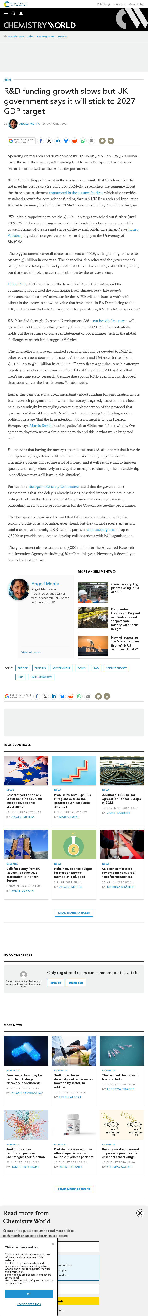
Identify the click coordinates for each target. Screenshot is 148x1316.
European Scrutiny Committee (54, 486)
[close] (140, 131)
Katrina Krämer (120, 887)
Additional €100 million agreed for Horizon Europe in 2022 (121, 799)
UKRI (20, 677)
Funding (40, 668)
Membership (136, 4)
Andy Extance (71, 1167)
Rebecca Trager (121, 1089)
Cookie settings (29, 1304)
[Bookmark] (110, 140)
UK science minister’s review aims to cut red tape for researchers (118, 872)
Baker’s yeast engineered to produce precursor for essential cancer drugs (120, 1153)
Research (12, 863)
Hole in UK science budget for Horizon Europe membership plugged (73, 872)
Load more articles (74, 912)
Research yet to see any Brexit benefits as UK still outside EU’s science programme (24, 801)
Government (61, 668)
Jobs (30, 36)
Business (60, 1144)
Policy (82, 668)
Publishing (103, 4)
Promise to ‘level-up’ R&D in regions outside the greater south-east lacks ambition (72, 801)
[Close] (53, 1243)
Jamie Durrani (118, 813)
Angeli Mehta (29, 123)
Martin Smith (40, 425)
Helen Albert (70, 1097)
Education (119, 4)
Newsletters (16, 36)
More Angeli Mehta (95, 571)
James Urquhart (25, 1167)
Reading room (45, 36)
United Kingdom (41, 677)
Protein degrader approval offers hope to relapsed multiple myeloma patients (73, 1153)
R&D (96, 668)
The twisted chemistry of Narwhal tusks (120, 1077)
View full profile (31, 652)
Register (76, 982)
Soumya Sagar (119, 1167)
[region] (29, 1277)
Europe (23, 668)
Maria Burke (69, 817)
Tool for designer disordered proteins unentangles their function (25, 1153)
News (8, 79)
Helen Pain (17, 284)
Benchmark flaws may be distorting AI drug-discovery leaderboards (24, 1079)
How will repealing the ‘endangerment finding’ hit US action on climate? (125, 643)
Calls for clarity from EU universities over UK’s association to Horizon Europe (23, 874)
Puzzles (62, 36)
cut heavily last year (109, 321)
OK (29, 1294)
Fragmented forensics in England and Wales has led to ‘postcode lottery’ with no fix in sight (125, 619)
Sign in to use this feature (121, 131)
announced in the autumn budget (76, 192)
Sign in (55, 982)
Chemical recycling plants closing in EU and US (125, 588)
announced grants (101, 529)
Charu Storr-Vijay (27, 1093)
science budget (116, 668)
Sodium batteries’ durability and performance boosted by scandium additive (74, 1081)
